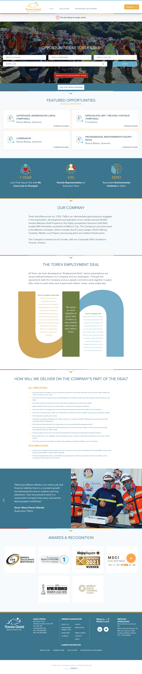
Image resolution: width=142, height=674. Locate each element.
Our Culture (72, 650)
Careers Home (58, 650)
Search (125, 64)
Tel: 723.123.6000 (124, 635)
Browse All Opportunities (71, 104)
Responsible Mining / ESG (66, 629)
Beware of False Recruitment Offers (71, 75)
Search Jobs (45, 650)
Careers (65, 636)
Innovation (79, 628)
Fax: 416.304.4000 (40, 633)
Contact (78, 636)
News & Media (80, 633)
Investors (66, 633)
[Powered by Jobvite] (71, 668)
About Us (65, 624)
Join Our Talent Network (71, 87)
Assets (77, 624)
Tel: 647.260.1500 (39, 630)
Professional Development (91, 650)
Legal (77, 639)
